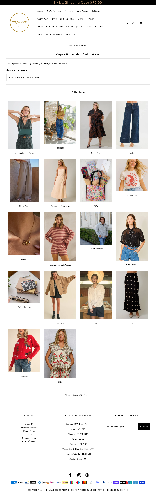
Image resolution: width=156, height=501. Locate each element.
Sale (39, 34)
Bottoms (96, 10)
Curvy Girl (42, 18)
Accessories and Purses (76, 10)
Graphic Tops (131, 195)
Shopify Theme (78, 490)
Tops (102, 26)
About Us (29, 424)
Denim (132, 153)
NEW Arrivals (54, 10)
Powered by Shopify (117, 490)
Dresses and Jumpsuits (63, 18)
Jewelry (90, 18)
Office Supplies (74, 26)
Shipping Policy (29, 437)
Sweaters (24, 376)
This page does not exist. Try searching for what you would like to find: (37, 63)
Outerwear (91, 26)
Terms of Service (29, 441)
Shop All (70, 34)
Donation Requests (29, 427)
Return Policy (29, 431)
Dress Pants (24, 206)
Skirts (131, 323)
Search (29, 434)
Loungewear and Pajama (60, 264)
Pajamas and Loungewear (50, 26)
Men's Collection (53, 34)
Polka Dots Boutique (57, 490)
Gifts (80, 18)
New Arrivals (131, 264)
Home (40, 10)
